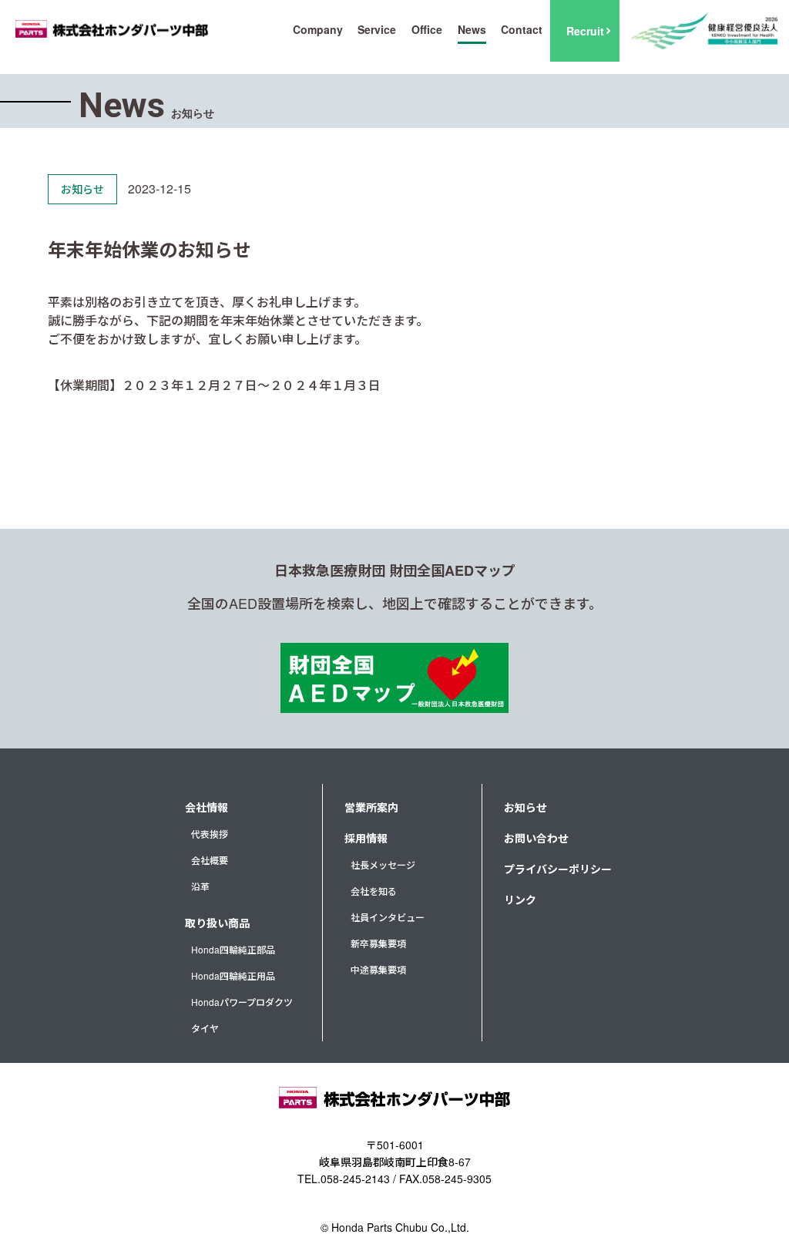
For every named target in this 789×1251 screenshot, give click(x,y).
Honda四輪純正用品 (233, 975)
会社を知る (374, 890)
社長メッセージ (383, 864)
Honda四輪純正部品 (233, 949)
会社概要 (209, 859)
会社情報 (206, 807)
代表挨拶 (209, 833)
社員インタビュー (388, 916)
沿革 (200, 886)
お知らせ (525, 807)
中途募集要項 (378, 969)
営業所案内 (371, 807)
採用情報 (366, 838)
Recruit (585, 31)
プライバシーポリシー (558, 868)
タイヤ (205, 1027)
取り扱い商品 (217, 922)
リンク (520, 899)
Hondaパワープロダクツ (242, 1001)
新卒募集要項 (378, 943)
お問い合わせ (536, 838)
